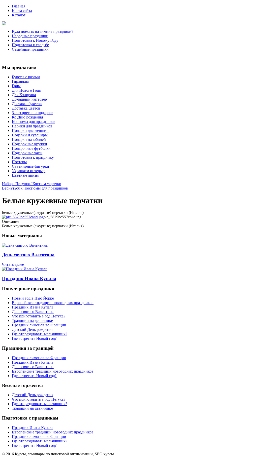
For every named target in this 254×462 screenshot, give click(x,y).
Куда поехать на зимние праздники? (42, 31)
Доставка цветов (26, 108)
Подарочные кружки (29, 144)
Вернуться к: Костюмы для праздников (35, 188)
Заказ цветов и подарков (32, 113)
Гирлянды (20, 81)
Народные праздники (30, 36)
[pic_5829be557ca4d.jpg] (23, 217)
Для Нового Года (26, 90)
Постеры (19, 162)
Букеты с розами (26, 77)
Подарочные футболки (31, 148)
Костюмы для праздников (33, 121)
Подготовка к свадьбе (30, 45)
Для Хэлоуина (24, 95)
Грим (16, 86)
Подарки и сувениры (30, 135)
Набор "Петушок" (17, 184)
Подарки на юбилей (29, 139)
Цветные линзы (25, 175)
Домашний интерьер (29, 99)
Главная (18, 6)
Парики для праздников (32, 126)
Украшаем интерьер (28, 171)
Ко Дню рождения (27, 117)
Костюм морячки (46, 184)
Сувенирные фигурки (30, 166)
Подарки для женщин (30, 130)
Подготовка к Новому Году (35, 40)
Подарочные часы (27, 153)
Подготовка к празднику (33, 157)
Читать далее (13, 264)
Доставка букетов (27, 104)
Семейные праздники (30, 49)
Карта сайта (22, 10)
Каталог (19, 15)
